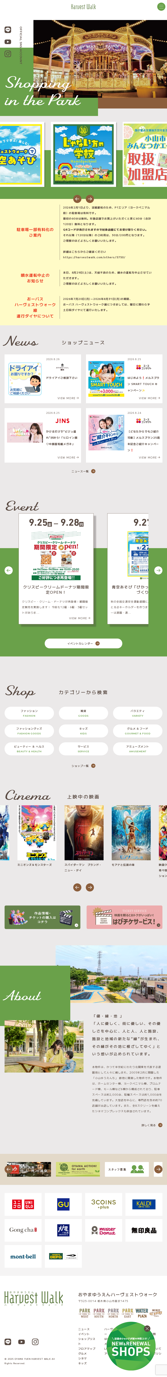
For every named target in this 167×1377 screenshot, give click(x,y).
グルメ (82, 1353)
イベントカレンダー (80, 643)
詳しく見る (149, 1125)
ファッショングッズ (29, 731)
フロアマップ (87, 1348)
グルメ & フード (138, 731)
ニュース (84, 1329)
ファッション (29, 713)
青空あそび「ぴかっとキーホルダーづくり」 (56, 589)
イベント (84, 1334)
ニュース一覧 (80, 471)
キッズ (83, 731)
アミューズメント (137, 748)
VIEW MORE (67, 398)
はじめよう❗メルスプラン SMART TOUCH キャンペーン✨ (144, 384)
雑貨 (83, 713)
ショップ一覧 (80, 766)
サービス (83, 748)
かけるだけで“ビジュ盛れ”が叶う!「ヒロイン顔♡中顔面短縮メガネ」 (62, 437)
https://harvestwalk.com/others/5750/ (94, 257)
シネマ (82, 1358)
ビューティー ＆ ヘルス (29, 748)
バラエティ (138, 713)
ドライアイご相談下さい (62, 378)
